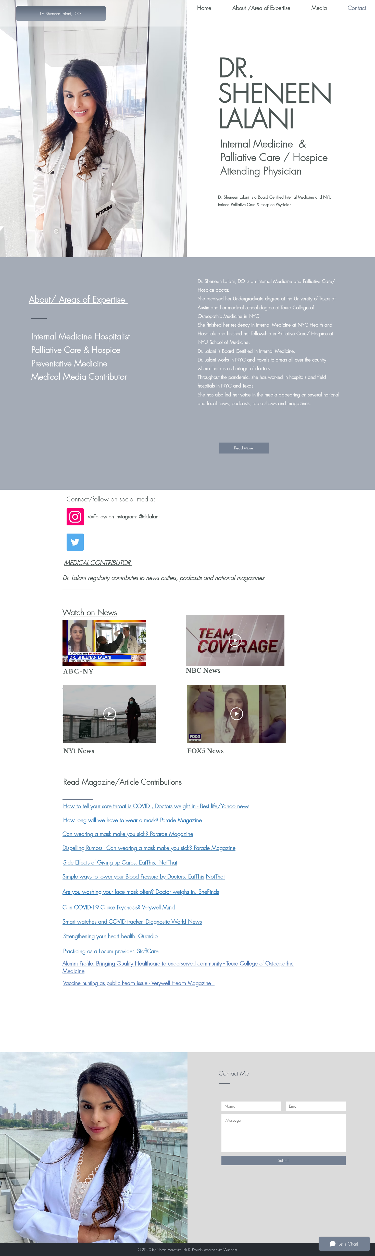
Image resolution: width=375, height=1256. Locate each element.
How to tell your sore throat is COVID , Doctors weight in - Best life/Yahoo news (156, 806)
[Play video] (235, 640)
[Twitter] (75, 542)
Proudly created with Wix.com (214, 1249)
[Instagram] (75, 516)
